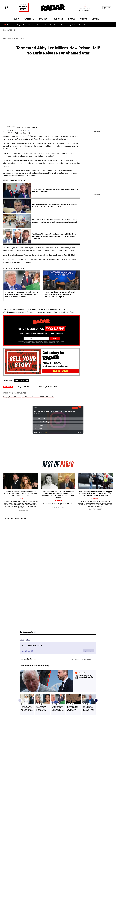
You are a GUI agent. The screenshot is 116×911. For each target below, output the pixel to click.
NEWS (16, 19)
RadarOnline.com (10, 259)
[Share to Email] (29, 131)
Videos (10, 38)
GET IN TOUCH (60, 371)
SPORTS (95, 19)
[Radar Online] (53, 7)
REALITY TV (29, 19)
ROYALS (71, 19)
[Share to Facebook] (10, 131)
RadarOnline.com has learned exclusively (50, 139)
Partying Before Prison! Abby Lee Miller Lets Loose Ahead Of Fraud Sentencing (28, 397)
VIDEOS (83, 19)
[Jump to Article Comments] (4, 131)
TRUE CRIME (57, 19)
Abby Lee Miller (19, 38)
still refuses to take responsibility (31, 153)
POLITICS (43, 19)
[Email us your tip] (23, 11)
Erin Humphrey (11, 126)
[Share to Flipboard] (23, 131)
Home (5, 38)
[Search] (6, 8)
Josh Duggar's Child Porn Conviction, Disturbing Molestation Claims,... (37, 387)
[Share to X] (17, 131)
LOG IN (107, 7)
